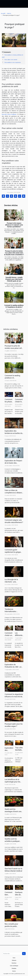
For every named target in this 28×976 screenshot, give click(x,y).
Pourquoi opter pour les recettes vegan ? (14, 725)
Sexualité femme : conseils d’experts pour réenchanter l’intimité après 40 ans (14, 279)
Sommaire (7, 52)
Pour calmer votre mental (11, 59)
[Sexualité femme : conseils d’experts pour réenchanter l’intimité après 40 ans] (14, 269)
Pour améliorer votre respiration (13, 62)
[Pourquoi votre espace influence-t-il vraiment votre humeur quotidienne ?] (14, 215)
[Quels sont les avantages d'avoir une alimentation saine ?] (14, 801)
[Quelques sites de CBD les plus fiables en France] (19, 887)
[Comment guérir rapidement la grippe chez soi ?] (14, 541)
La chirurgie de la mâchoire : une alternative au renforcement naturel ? (13, 583)
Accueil (3, 13)
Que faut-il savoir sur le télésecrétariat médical (13, 869)
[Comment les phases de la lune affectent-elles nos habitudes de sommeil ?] (9, 394)
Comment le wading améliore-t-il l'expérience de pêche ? (14, 306)
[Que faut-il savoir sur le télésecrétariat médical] (14, 860)
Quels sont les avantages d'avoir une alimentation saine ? (13, 811)
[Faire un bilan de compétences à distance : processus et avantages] (14, 482)
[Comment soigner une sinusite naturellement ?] (14, 512)
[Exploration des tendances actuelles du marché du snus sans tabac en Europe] (14, 423)
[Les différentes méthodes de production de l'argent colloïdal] (19, 628)
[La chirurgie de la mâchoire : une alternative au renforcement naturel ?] (14, 571)
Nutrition (14, 963)
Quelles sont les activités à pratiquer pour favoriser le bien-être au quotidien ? (13, 842)
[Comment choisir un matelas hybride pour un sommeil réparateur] (9, 628)
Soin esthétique (14, 965)
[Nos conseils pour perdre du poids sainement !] (14, 916)
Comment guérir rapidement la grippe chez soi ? (13, 552)
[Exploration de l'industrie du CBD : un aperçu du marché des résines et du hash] (14, 656)
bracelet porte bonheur (9, 114)
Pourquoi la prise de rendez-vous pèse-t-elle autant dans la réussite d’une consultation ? (14, 253)
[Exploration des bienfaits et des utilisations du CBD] (9, 743)
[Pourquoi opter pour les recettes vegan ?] (14, 716)
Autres (9, 13)
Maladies (14, 968)
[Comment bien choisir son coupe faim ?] (9, 887)
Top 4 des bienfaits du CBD (19, 750)
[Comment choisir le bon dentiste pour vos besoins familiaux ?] (19, 394)
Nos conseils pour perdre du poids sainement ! (11, 926)
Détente (14, 960)
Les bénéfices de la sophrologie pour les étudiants (12, 782)
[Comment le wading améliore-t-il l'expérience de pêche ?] (14, 297)
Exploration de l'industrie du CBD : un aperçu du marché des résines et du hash (13, 668)
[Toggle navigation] (3, 4)
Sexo (14, 958)
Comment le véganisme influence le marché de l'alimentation (14, 696)
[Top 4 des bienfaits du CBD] (19, 742)
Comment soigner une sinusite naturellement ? (14, 521)
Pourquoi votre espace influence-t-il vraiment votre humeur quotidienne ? (14, 225)
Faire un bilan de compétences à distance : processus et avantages (14, 492)
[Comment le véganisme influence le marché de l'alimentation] (14, 686)
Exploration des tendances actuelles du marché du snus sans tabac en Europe (13, 434)
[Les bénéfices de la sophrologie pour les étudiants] (14, 771)
